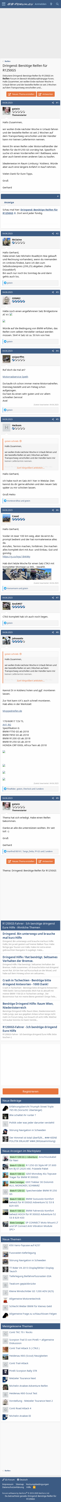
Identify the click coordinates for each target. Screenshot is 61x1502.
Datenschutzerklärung (13, 1487)
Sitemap (20, 1484)
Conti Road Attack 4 (20, 1408)
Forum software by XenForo (26, 1493)
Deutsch (23, 1479)
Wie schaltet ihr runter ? (22, 1115)
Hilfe (28, 1487)
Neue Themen (11, 1239)
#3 (57, 292)
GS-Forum (9, 1479)
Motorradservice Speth (15, 376)
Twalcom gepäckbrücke (22, 1283)
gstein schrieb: (12, 441)
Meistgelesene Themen (17, 1326)
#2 (57, 233)
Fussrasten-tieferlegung (22, 1252)
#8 (57, 632)
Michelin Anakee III (20, 1415)
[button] (4, 4)
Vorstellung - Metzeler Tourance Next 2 (31, 1400)
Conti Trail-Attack (18, 1363)
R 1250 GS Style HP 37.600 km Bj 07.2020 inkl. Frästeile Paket (32, 1167)
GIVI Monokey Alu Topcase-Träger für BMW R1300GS (33, 1175)
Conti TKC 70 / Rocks (20, 1332)
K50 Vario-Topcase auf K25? (24, 1245)
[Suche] (57, 4)
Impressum (7, 1484)
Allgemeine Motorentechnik (25, 1298)
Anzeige (9, 202)
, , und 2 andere (30, 851)
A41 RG (7, 724)
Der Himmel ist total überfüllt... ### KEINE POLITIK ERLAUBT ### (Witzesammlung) (33, 1139)
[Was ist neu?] (51, 4)
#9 (57, 798)
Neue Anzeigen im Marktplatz (21, 1151)
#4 (57, 350)
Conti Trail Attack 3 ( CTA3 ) (24, 1348)
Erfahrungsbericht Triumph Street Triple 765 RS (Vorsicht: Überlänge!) (31, 1108)
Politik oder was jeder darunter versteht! (31, 1122)
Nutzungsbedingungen (37, 1484)
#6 (57, 510)
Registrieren (31, 1091)
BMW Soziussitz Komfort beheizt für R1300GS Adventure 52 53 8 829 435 (31, 1202)
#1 (57, 102)
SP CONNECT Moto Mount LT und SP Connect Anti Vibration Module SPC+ (33, 1226)
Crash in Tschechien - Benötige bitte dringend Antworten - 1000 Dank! (27, 982)
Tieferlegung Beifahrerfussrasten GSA (30, 1276)
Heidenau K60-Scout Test (23, 1393)
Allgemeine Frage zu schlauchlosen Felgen (33, 1313)
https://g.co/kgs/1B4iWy (16, 556)
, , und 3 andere (25, 788)
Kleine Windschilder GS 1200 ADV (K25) (31, 1291)
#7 (57, 597)
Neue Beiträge (11, 1100)
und (18, 500)
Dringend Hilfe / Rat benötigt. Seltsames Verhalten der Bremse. (30, 959)
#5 (57, 419)
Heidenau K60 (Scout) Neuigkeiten (28, 1355)
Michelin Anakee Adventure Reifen (28, 1385)
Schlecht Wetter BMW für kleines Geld (30, 1306)
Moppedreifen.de (12, 710)
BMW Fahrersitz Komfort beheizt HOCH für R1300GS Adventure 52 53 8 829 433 (32, 1214)
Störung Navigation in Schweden (27, 1130)
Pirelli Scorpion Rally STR (23, 1370)
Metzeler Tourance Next (22, 1378)
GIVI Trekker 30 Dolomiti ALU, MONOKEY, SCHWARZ (31, 1183)
